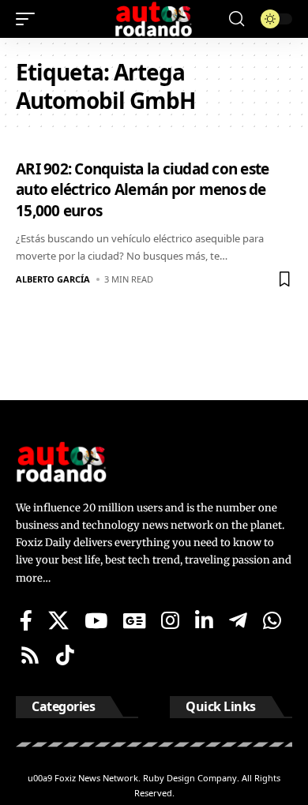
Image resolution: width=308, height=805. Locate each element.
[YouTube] (96, 620)
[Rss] (30, 655)
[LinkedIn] (204, 620)
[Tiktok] (65, 655)
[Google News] (134, 620)
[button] (29, 19)
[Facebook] (26, 620)
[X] (58, 620)
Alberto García (53, 279)
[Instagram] (170, 620)
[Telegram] (238, 620)
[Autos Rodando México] (154, 19)
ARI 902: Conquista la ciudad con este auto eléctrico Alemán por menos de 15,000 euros (142, 190)
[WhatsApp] (272, 620)
